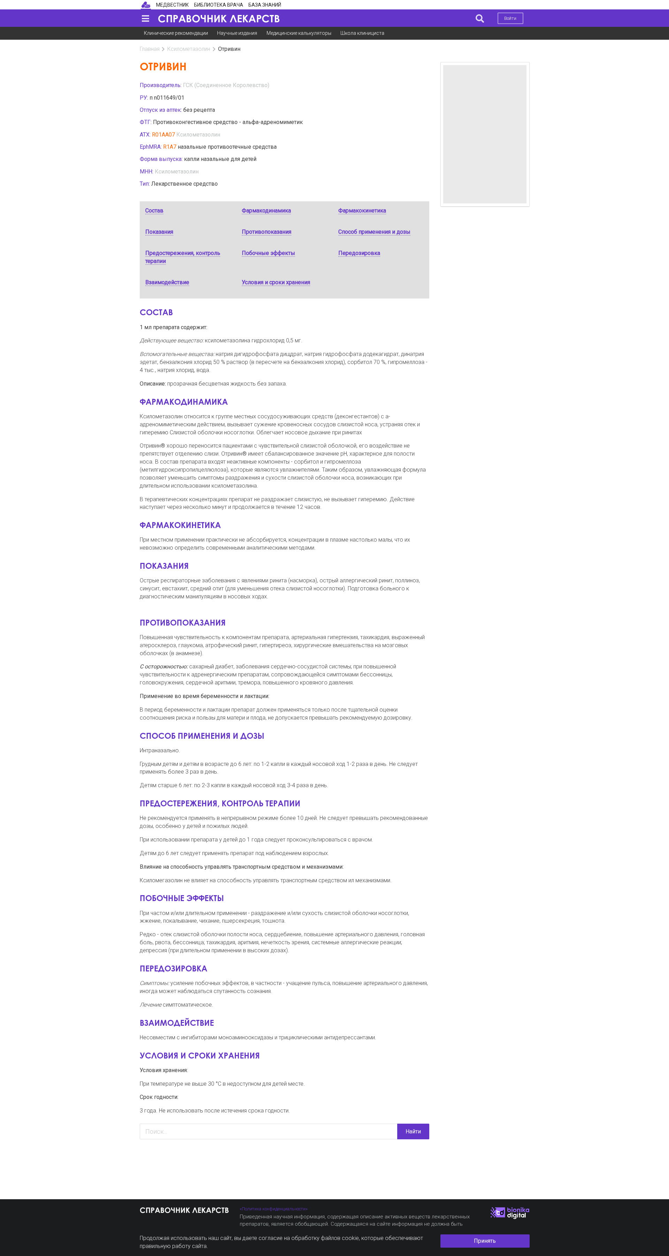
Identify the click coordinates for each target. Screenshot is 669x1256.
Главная (150, 49)
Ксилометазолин (188, 49)
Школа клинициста (362, 33)
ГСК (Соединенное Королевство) (226, 85)
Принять (485, 1241)
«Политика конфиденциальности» (274, 1208)
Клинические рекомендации (176, 33)
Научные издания (237, 33)
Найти (413, 1131)
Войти (510, 18)
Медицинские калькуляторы (299, 33)
